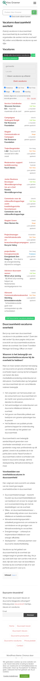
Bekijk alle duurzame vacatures (17, 55)
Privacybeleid (29, 641)
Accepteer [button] (24, 676)
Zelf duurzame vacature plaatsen (20, 318)
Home (11, 626)
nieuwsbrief (19, 604)
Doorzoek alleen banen (20, 17)
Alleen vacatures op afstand (18, 76)
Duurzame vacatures (13, 641)
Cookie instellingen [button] (10, 676)
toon (14, 575)
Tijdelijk (17, 92)
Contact (20, 646)
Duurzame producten (20, 636)
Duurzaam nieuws (19, 631)
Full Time (20, 88)
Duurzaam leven (24, 626)
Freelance (9, 88)
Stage (8, 92)
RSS (28, 98)
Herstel (33, 98)
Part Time (32, 88)
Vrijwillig (27, 92)
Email (5, 611)
